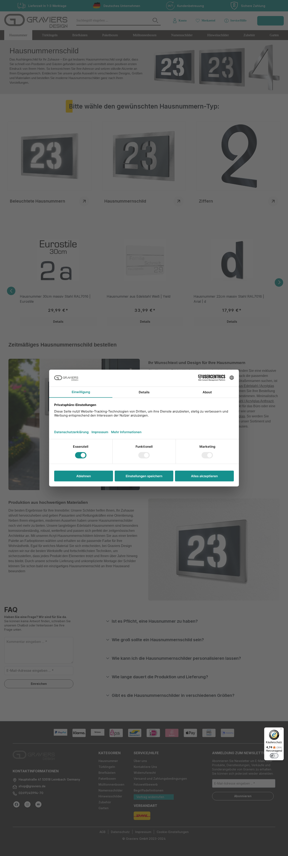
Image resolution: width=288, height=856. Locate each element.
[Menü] (281, 729)
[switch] (274, 755)
